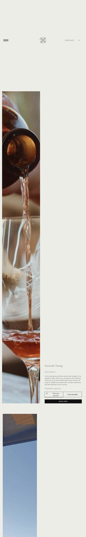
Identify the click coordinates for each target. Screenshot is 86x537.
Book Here (63, 401)
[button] (69, 40)
